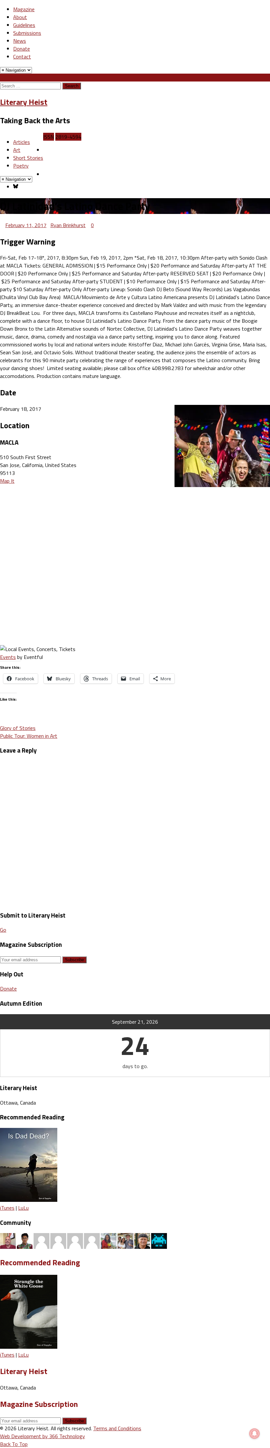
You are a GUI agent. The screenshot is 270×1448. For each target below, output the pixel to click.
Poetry (21, 166)
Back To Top (14, 1444)
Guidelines (24, 25)
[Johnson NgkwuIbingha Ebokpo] (41, 1240)
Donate (21, 49)
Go (3, 930)
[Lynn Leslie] (75, 1240)
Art (16, 150)
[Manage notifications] (254, 1433)
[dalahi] (159, 1240)
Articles (21, 142)
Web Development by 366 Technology (42, 1436)
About (20, 17)
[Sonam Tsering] (25, 1240)
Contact (22, 56)
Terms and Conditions (117, 1428)
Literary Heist (23, 102)
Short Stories (28, 158)
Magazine (24, 9)
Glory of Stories (18, 728)
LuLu (23, 1208)
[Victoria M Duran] (92, 1240)
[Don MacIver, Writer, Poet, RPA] (8, 1240)
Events (8, 657)
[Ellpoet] (58, 1240)
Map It (7, 481)
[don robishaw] (125, 1240)
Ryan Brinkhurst (68, 225)
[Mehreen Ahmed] (109, 1240)
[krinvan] (142, 1240)
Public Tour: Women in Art (28, 736)
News (19, 41)
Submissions (27, 33)
